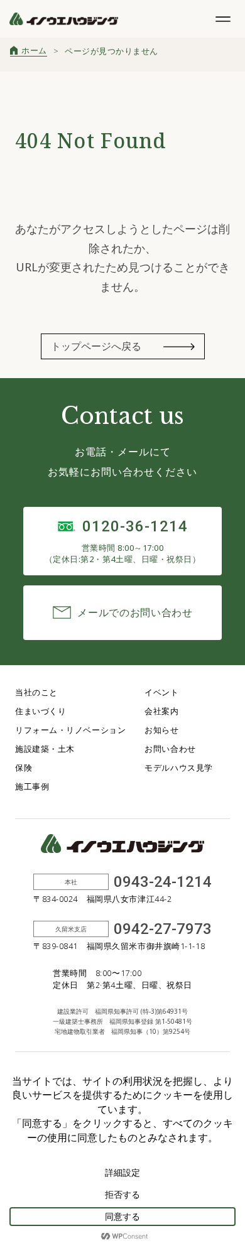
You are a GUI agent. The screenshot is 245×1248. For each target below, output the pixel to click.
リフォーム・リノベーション (70, 729)
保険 (23, 767)
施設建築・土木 (45, 748)
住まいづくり (40, 711)
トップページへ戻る (96, 346)
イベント (161, 692)
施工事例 (32, 786)
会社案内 (161, 711)
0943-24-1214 (163, 882)
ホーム (34, 50)
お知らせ (161, 729)
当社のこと (36, 692)
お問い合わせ (169, 748)
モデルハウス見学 (178, 767)
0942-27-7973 (163, 929)
